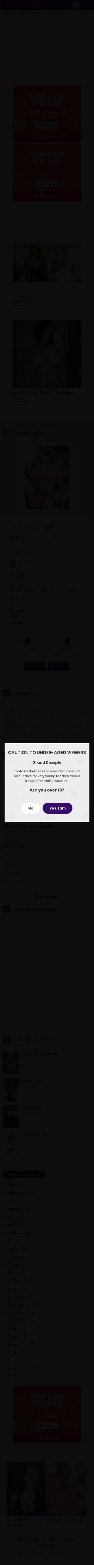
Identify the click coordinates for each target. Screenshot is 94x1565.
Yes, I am (58, 808)
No (30, 808)
